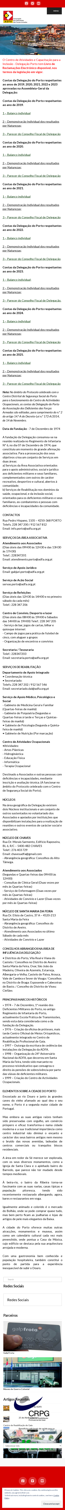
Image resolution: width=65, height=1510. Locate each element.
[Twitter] (32, 3)
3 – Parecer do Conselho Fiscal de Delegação (32, 134)
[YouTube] (38, 3)
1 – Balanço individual (17, 113)
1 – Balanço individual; (17, 279)
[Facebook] (26, 3)
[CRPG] (32, 1408)
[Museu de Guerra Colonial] (32, 1372)
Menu (56, 11)
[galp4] (32, 1336)
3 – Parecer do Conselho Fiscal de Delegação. (32, 300)
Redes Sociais (13, 1286)
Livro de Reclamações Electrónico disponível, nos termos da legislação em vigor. (30, 68)
